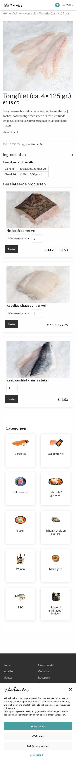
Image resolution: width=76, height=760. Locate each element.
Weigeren (38, 736)
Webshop (44, 671)
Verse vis (30, 13)
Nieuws (7, 677)
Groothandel (46, 665)
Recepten (44, 677)
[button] (70, 689)
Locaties (8, 671)
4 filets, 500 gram (31, 174)
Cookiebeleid (36, 754)
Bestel (11, 249)
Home (7, 13)
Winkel (17, 13)
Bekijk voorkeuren (38, 746)
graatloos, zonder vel (33, 168)
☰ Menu (67, 4)
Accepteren (38, 726)
